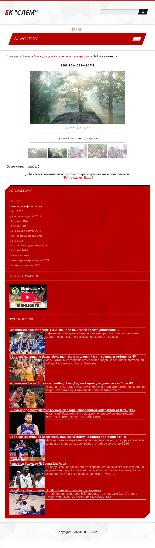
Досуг (46, 56)
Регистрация (73, 177)
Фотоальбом (30, 56)
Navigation (26, 39)
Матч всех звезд (20, 255)
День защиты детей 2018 (25, 230)
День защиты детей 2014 (25, 216)
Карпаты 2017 (19, 225)
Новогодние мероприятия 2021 (29, 260)
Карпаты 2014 (19, 221)
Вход (87, 177)
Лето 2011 (16, 201)
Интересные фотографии (71, 56)
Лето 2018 (16, 240)
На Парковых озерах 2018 (26, 235)
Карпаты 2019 (19, 250)
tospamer (92, 138)
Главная (13, 56)
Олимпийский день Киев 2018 (28, 245)
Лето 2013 (16, 211)
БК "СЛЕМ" (21, 12)
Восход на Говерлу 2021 (25, 265)
